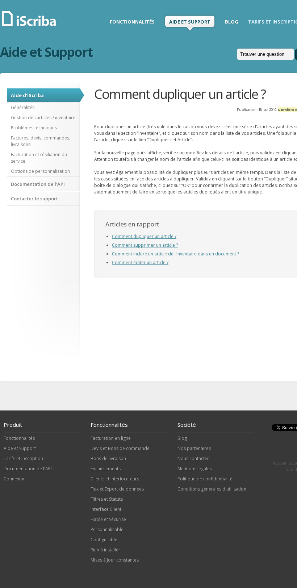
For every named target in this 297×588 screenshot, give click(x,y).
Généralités (22, 107)
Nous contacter (193, 458)
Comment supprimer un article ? (145, 245)
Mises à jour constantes (115, 560)
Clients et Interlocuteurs (115, 479)
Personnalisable (107, 529)
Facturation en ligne (111, 438)
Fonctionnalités (19, 438)
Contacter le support (34, 198)
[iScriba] (29, 25)
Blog (182, 438)
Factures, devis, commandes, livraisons (40, 141)
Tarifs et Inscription (23, 458)
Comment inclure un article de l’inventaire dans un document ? (175, 254)
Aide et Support (20, 448)
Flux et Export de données (117, 489)
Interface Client (106, 509)
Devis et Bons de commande (120, 448)
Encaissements (106, 469)
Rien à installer (105, 550)
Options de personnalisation (40, 171)
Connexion (15, 479)
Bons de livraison (108, 458)
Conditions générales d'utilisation (211, 489)
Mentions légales (194, 469)
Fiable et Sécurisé (108, 519)
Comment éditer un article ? (140, 262)
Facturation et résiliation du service (39, 157)
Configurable (104, 540)
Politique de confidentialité (205, 479)
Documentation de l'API (38, 184)
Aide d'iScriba (27, 95)
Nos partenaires (194, 448)
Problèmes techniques (34, 128)
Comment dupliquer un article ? (144, 236)
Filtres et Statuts (107, 499)
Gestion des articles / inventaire (43, 117)
